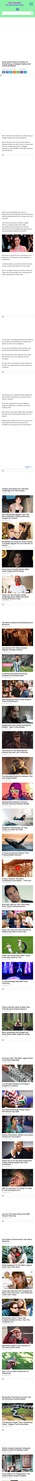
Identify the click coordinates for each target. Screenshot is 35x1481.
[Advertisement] (17, 37)
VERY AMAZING (14, 3)
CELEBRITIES (22, 69)
